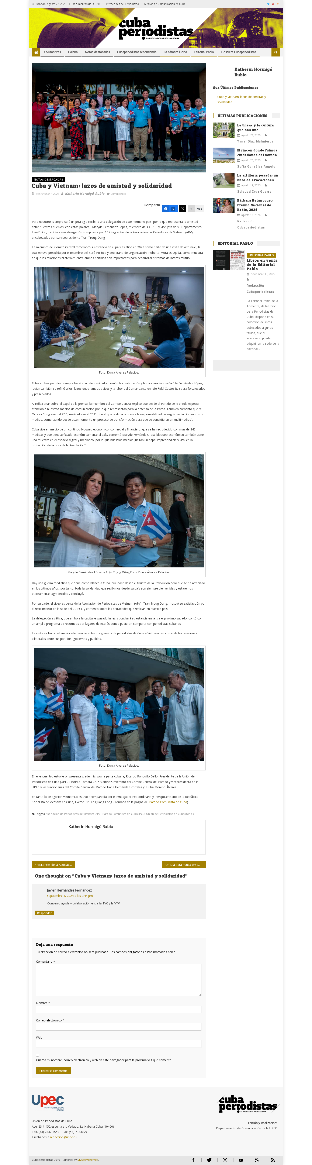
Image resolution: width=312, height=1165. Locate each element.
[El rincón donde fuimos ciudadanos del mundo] (224, 155)
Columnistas (52, 52)
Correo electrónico (50, 1020)
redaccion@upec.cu (63, 1137)
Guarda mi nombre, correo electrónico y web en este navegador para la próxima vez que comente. (104, 1060)
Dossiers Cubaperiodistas (238, 52)
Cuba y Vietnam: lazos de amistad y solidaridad (241, 99)
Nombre (43, 1003)
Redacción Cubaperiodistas (251, 224)
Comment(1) (118, 194)
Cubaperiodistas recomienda (136, 52)
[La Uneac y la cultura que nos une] (224, 130)
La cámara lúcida (175, 52)
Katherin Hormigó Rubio (85, 193)
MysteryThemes (87, 1160)
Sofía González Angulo (256, 166)
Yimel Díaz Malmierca (255, 141)
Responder (44, 913)
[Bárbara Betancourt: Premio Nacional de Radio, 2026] (224, 205)
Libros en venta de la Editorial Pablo (262, 264)
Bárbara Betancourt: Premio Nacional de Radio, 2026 (255, 205)
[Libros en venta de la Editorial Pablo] (229, 260)
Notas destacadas (97, 52)
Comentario (45, 961)
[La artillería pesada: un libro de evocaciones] (224, 180)
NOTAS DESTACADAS (48, 179)
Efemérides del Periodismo (122, 4)
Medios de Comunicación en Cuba (165, 4)
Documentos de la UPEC (86, 4)
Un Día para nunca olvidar (183, 865)
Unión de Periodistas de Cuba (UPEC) (170, 814)
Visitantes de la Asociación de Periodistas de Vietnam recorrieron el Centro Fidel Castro (56, 865)
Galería (73, 52)
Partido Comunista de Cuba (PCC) (124, 814)
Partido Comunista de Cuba (168, 802)
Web (39, 1037)
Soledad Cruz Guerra (254, 191)
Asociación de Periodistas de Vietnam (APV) (73, 814)
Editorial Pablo (204, 52)
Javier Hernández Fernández (69, 890)
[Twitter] (182, 208)
